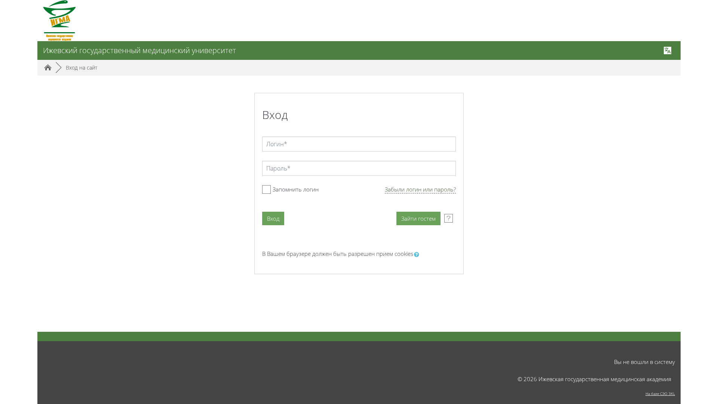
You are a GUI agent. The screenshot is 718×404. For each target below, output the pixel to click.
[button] (418, 254)
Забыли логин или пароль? (420, 189)
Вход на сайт (81, 67)
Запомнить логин (296, 189)
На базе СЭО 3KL (660, 393)
